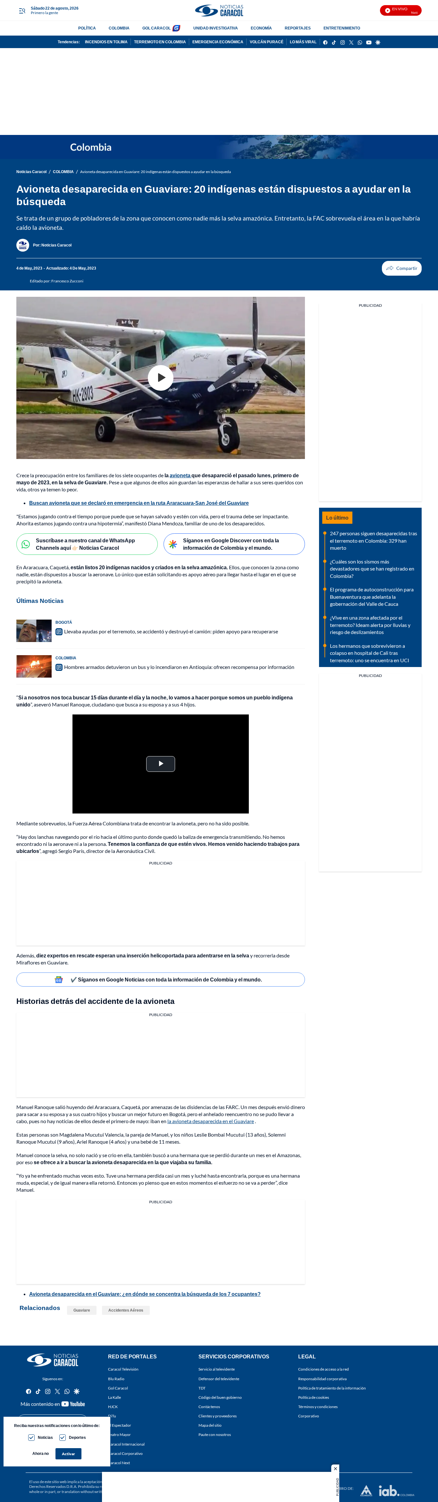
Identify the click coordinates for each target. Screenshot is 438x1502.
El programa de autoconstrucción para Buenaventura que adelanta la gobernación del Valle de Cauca (372, 596)
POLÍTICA (87, 28)
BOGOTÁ (63, 622)
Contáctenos (209, 1406)
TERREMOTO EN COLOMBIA (160, 41)
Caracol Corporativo (125, 1453)
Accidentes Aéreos (125, 1310)
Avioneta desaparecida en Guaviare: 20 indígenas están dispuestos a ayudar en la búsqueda (155, 171)
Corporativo (308, 1416)
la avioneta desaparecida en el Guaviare (210, 1121)
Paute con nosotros (214, 1434)
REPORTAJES (298, 28)
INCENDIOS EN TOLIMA (106, 41)
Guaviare (81, 1310)
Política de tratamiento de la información (332, 1387)
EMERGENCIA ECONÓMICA (217, 41)
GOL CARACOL (156, 28)
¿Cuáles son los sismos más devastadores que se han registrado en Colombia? (372, 568)
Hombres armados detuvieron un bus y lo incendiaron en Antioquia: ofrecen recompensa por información (179, 667)
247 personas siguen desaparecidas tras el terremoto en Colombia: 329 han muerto (373, 540)
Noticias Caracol (31, 171)
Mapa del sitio (210, 1425)
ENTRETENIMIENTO (342, 28)
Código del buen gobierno (220, 1397)
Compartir (402, 268)
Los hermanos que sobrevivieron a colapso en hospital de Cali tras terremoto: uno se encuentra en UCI (369, 653)
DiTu (112, 1416)
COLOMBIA (119, 28)
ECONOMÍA (261, 28)
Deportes (77, 1437)
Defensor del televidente (218, 1378)
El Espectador (119, 1425)
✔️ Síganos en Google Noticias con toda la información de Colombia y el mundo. (166, 979)
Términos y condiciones (318, 1406)
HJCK (113, 1406)
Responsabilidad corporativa (322, 1378)
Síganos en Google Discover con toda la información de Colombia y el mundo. (231, 544)
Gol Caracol (118, 1387)
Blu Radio (116, 1378)
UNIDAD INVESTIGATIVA (215, 28)
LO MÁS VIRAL (303, 41)
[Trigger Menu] (22, 10)
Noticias (45, 1437)
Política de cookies (313, 1397)
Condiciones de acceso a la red (323, 1369)
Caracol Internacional (126, 1443)
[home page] (219, 10)
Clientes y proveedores (217, 1416)
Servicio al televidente (216, 1369)
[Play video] (160, 378)
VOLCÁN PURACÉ (266, 41)
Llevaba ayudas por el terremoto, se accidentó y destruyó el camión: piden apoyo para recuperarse (171, 631)
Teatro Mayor (119, 1434)
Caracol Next (119, 1462)
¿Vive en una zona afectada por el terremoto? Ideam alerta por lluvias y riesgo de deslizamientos (370, 624)
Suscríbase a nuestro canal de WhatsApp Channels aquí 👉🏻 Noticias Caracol (85, 544)
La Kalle (114, 1397)
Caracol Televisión (123, 1369)
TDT (202, 1387)
